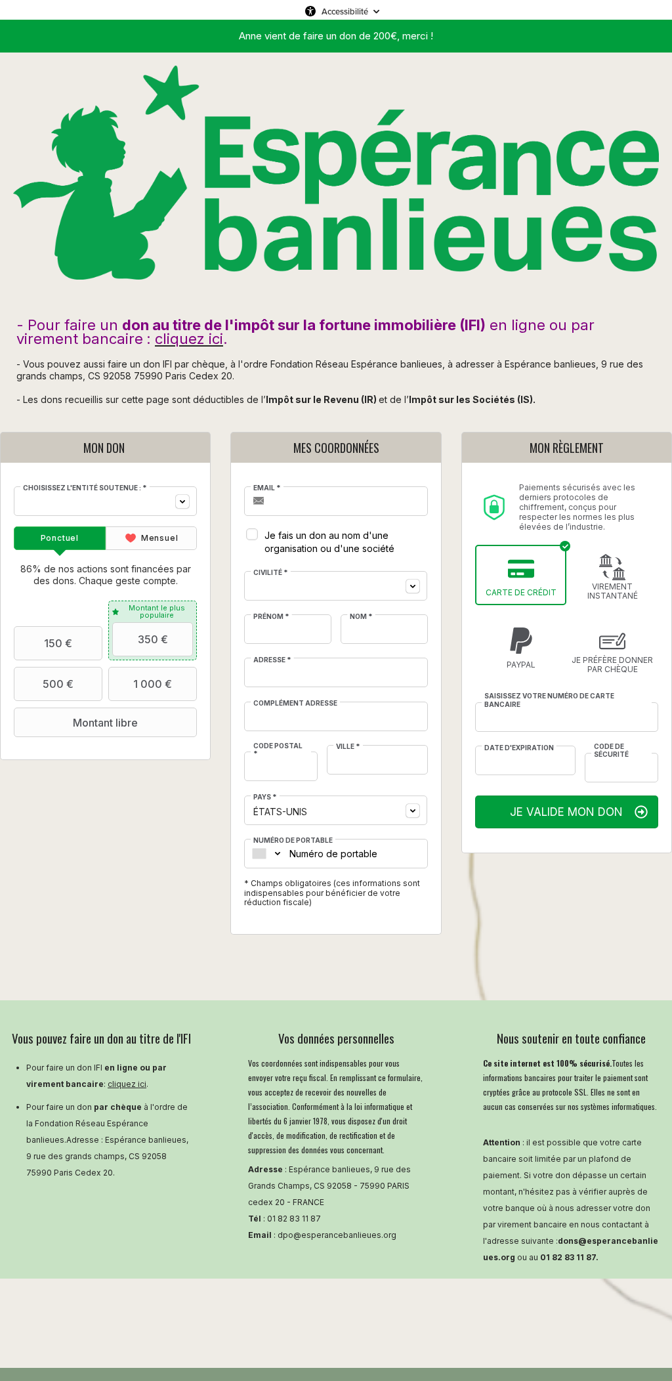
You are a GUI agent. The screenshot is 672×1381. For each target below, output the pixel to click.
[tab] (60, 538)
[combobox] (105, 501)
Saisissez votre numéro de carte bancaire (549, 700)
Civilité (270, 572)
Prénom (271, 616)
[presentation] (59, 538)
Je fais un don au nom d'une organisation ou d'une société (329, 542)
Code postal (278, 749)
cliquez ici (127, 1084)
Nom (361, 616)
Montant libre (105, 722)
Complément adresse (295, 703)
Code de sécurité (611, 750)
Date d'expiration (519, 748)
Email (267, 488)
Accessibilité (345, 11)
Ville (348, 746)
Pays (265, 797)
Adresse (272, 660)
